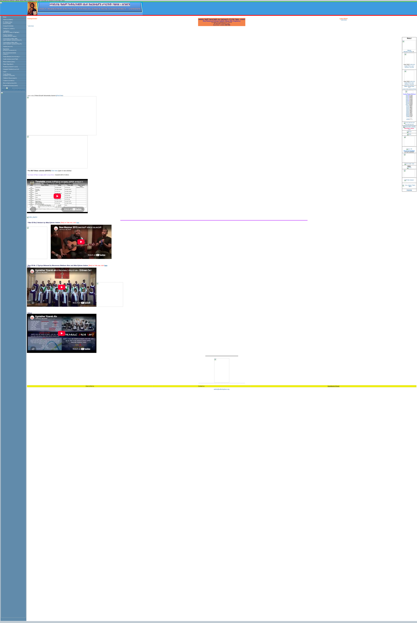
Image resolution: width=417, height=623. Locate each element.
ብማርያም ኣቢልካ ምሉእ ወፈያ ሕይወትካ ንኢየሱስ (409, 66)
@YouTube (59, 95)
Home (409, 190)
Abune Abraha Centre (408, 51)
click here (31, 22)
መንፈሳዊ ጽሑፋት (409, 124)
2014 (407, 108)
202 (407, 95)
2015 (407, 107)
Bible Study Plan (409, 86)
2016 (407, 106)
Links (409, 129)
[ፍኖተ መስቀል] (409, 177)
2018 (407, 103)
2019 (407, 102)
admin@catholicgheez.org (221, 389)
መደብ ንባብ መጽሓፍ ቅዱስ (409, 89)
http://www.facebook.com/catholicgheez (13, 90)
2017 (407, 104)
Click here (54, 170)
